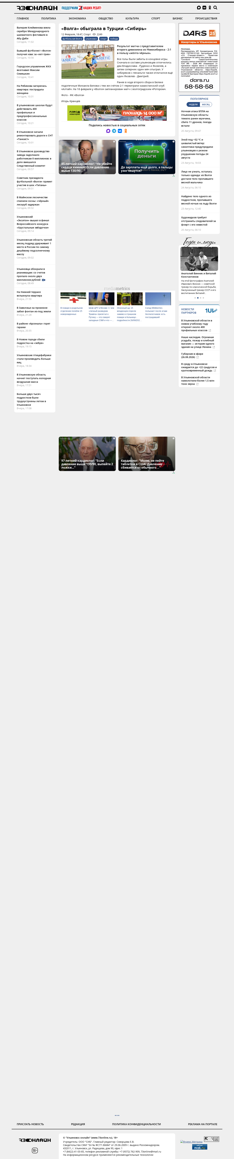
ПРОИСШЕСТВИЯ (206, 18)
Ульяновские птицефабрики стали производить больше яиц (34, 359)
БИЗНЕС (178, 18)
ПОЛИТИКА (48, 18)
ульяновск (91, 38)
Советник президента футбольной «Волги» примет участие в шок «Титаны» (34, 181)
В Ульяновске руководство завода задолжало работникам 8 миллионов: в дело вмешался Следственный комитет (34, 158)
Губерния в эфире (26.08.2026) (192, 355)
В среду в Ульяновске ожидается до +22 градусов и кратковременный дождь (199, 367)
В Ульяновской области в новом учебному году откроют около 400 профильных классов (196, 325)
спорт (103, 38)
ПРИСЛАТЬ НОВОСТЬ (30, 1124)
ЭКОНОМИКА (77, 18)
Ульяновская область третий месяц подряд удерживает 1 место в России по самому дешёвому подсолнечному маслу (34, 247)
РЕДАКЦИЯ (78, 1124)
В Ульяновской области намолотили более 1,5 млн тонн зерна (197, 380)
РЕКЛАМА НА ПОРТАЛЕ (202, 1124)
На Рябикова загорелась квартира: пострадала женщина (32, 89)
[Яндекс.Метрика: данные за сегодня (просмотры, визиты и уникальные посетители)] (191, 1141)
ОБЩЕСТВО (105, 18)
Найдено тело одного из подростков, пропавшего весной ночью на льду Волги (199, 200)
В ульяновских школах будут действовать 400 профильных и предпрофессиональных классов (34, 112)
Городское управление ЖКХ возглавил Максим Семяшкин (34, 70)
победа (114, 38)
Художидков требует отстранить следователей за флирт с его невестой (198, 221)
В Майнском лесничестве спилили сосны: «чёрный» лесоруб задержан (33, 201)
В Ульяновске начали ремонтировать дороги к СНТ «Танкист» (35, 135)
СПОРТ (155, 18)
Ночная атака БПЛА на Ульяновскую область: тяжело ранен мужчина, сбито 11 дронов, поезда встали (196, 118)
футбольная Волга (72, 38)
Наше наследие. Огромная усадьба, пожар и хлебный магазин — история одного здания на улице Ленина (197, 342)
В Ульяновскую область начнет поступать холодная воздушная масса (34, 378)
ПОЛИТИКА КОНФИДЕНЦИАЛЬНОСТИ (136, 1124)
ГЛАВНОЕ (23, 18)
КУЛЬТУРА (132, 18)
